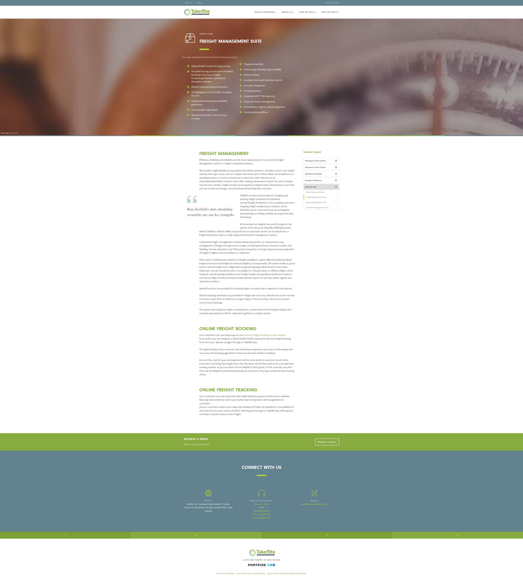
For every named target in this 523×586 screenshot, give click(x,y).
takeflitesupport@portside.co (314, 504)
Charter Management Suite (316, 202)
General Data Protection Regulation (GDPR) (286, 573)
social (190, 3)
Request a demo (332, 3)
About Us (287, 12)
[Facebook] (65, 535)
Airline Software (264, 12)
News (199, 3)
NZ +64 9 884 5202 (261, 518)
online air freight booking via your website (264, 335)
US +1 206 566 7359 (261, 514)
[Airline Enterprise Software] (261, 552)
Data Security (329, 12)
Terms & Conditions (225, 573)
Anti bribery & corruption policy (250, 573)
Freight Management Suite (316, 197)
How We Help (307, 12)
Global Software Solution (315, 192)
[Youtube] (457, 535)
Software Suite (311, 187)
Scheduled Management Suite (317, 207)
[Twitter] (196, 535)
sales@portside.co (261, 511)
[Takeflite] (197, 11)
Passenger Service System (315, 161)
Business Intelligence (313, 180)
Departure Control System (315, 167)
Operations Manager (313, 174)
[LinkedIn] (327, 535)
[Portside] (261, 564)
